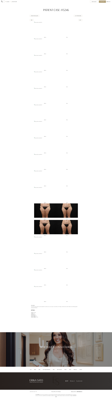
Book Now (102, 1)
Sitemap (59, 391)
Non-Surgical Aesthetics (46, 369)
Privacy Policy (53, 391)
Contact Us (56, 350)
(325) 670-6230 (14, 1)
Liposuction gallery (34, 15)
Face (30, 369)
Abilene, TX (73, 381)
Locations (7, 1)
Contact (80, 369)
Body (39, 369)
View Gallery (94, 1)
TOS (57, 391)
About (70, 369)
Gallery (65, 369)
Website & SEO (73, 391)
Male (53, 369)
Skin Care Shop (59, 369)
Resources (75, 369)
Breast (35, 369)
